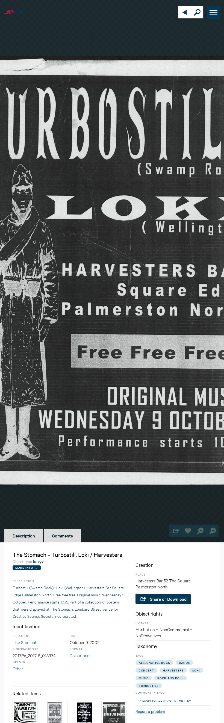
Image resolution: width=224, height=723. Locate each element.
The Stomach (25, 642)
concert (146, 670)
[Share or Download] (175, 531)
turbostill (149, 686)
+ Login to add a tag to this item (165, 700)
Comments (62, 536)
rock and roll (170, 678)
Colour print (80, 655)
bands (184, 663)
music (144, 678)
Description (24, 536)
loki (196, 670)
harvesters (173, 670)
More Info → (26, 567)
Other (18, 668)
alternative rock (154, 663)
